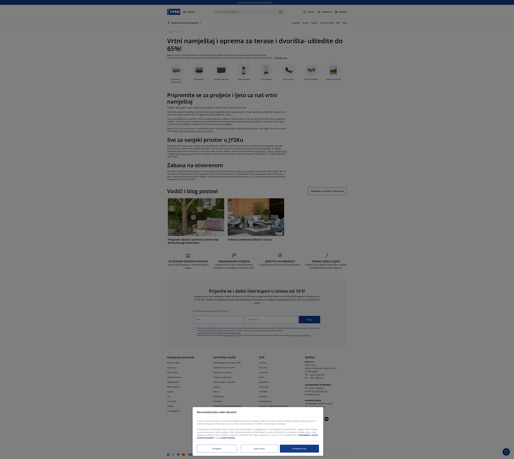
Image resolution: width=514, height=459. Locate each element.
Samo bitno (259, 448)
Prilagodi (216, 448)
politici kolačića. (228, 438)
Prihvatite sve (299, 448)
